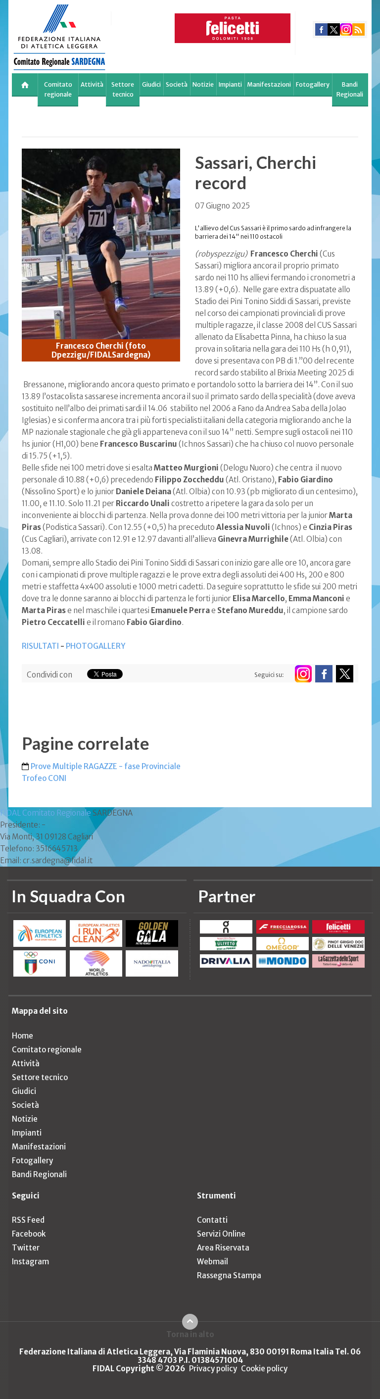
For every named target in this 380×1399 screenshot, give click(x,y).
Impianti (230, 84)
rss (358, 29)
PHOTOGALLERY (95, 646)
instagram (346, 29)
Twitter (26, 1247)
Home (22, 1035)
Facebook (29, 1234)
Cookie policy (264, 1368)
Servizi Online (221, 1234)
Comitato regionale (58, 89)
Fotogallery (313, 84)
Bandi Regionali (349, 89)
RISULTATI (40, 646)
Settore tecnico (122, 89)
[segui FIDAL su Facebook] (323, 673)
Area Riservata (223, 1247)
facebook (321, 29)
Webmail (212, 1261)
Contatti (212, 1220)
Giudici (151, 84)
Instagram (30, 1261)
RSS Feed (28, 1220)
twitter (334, 29)
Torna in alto (190, 1334)
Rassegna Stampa (229, 1275)
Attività (92, 84)
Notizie (203, 84)
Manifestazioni (269, 84)
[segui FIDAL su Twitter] (344, 673)
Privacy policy (213, 1368)
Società (177, 84)
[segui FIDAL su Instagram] (303, 673)
